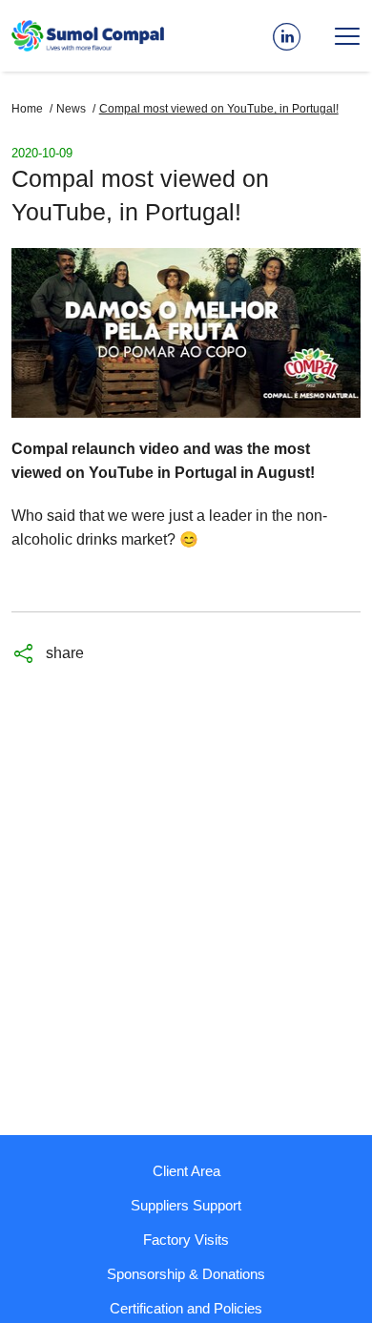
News (71, 108)
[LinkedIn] (292, 36)
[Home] (87, 35)
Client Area (186, 1171)
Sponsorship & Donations (186, 1274)
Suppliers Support (186, 1205)
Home (27, 108)
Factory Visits (186, 1239)
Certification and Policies (186, 1308)
